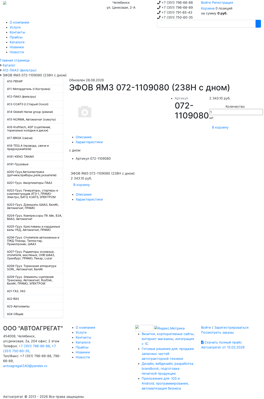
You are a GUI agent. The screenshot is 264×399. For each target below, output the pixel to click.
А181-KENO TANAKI (20, 156)
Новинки (83, 352)
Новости (83, 357)
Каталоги (83, 342)
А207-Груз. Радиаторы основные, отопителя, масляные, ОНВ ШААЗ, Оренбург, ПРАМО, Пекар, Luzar (31, 255)
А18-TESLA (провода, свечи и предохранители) (28, 147)
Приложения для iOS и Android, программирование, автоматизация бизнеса (165, 383)
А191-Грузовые (17, 164)
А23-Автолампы (18, 306)
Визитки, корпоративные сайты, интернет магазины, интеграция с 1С (168, 339)
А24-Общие (15, 314)
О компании (85, 327)
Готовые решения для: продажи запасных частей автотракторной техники (168, 354)
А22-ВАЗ (13, 298)
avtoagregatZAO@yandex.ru (25, 366)
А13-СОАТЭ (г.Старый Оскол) (27, 104)
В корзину (220, 127)
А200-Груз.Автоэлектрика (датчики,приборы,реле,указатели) (32, 173)
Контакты (83, 337)
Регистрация (222, 2)
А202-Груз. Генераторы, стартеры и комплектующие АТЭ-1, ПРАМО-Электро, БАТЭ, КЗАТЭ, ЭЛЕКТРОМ (32, 194)
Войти (206, 2)
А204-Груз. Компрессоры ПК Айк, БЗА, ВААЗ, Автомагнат (34, 217)
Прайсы (82, 347)
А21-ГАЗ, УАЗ (16, 291)
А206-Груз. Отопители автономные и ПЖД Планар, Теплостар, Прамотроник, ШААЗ (33, 241)
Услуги (81, 332)
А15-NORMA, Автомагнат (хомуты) (31, 119)
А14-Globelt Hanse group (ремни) (30, 111)
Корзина (207, 8)
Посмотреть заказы (217, 332)
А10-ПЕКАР (15, 81)
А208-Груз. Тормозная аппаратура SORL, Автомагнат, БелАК (31, 267)
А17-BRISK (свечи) (20, 138)
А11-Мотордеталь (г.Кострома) (28, 89)
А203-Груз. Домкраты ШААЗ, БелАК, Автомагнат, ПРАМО (33, 206)
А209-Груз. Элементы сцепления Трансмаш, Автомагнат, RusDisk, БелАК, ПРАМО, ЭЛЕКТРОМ (30, 280)
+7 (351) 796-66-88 (34, 346)
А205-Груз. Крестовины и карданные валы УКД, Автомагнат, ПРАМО (33, 228)
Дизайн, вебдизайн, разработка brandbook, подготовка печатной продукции (167, 368)
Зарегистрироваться (231, 327)
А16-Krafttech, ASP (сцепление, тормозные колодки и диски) (29, 128)
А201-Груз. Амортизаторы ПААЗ (29, 182)
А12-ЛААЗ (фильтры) (21, 96)
